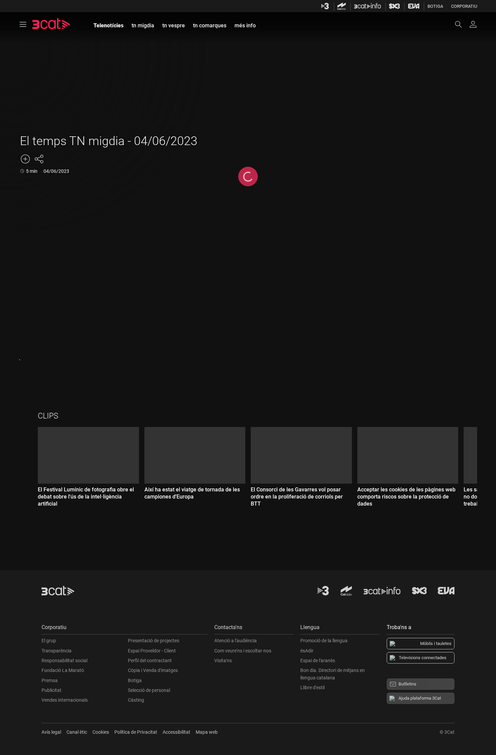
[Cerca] (461, 24)
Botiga (435, 6)
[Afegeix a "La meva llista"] (25, 159)
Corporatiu (464, 6)
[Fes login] (473, 24)
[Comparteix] (38, 159)
